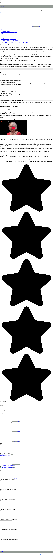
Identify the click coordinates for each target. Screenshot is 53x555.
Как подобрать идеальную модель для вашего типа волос (8, 39)
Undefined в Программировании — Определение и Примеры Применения (9, 452)
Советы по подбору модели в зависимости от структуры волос (9, 32)
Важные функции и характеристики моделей (7, 41)
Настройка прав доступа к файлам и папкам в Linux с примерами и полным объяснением (11, 508)
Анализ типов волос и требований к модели (6, 31)
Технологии (2, 7)
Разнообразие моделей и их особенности (6, 37)
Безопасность (3, 5)
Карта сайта (2, 551)
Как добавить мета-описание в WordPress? (5, 455)
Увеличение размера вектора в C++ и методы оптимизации (7, 465)
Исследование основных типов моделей (6, 29)
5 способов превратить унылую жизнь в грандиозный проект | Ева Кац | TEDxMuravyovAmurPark (15, 42)
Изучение (2, 6)
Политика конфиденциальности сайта (6, 552)
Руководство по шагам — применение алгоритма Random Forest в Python (9, 478)
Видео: (2, 33)
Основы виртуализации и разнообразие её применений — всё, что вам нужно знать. (10, 498)
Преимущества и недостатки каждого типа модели (7, 30)
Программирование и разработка (36, 26)
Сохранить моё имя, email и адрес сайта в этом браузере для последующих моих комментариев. (12, 410)
